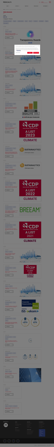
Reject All (30, 52)
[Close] (39, 46)
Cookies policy (18, 50)
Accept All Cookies (36, 52)
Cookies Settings (18, 52)
